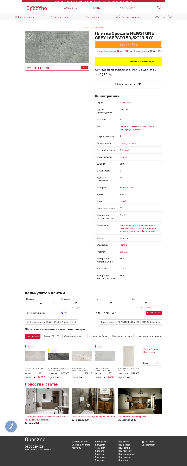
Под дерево (124, 444)
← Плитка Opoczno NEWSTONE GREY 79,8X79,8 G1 (51, 322)
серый (123, 201)
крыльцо (150, 225)
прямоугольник (128, 143)
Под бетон (123, 441)
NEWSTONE (126, 102)
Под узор (123, 460)
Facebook (149, 441)
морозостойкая (146, 126)
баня (122, 225)
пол (148, 228)
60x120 (123, 251)
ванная (129, 225)
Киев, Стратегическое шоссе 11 (38, 450)
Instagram (149, 444)
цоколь (152, 231)
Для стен (99, 454)
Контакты (96, 17)
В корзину (154, 313)
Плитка (123, 157)
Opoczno (35, 439)
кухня (123, 228)
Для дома (100, 444)
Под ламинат (124, 450)
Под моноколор (126, 454)
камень (123, 244)
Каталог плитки (26, 17)
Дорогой (124, 150)
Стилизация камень (74, 336)
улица (138, 231)
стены (153, 228)
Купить (84, 68)
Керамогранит (127, 187)
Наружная (100, 447)
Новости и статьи (42, 384)
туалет (131, 231)
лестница (131, 228)
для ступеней (139, 225)
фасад (145, 231)
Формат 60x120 (51, 336)
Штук (99, 298)
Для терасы (100, 457)
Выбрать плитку (80, 441)
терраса (124, 231)
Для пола (99, 450)
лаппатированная (129, 126)
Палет (134, 298)
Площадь (31, 298)
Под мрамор (124, 457)
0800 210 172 (70, 7)
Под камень (124, 447)
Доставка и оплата (131, 17)
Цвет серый (33, 336)
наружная (141, 228)
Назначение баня (98, 336)
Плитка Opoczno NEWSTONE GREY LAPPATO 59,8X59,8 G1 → (130, 322)
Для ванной (101, 441)
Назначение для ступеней (150, 336)
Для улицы (100, 460)
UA (94, 7)
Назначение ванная (122, 336)
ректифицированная (130, 129)
